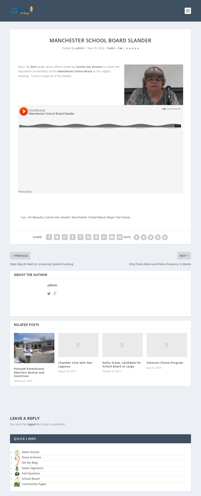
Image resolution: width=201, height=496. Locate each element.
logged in (33, 424)
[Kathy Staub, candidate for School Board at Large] (122, 345)
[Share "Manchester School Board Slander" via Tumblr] (73, 237)
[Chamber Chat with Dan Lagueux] (78, 345)
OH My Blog (30, 462)
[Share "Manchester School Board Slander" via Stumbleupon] (104, 237)
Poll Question (31, 473)
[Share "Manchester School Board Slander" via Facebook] (49, 237)
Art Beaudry (36, 217)
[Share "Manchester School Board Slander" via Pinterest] (80, 237)
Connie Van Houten (57, 217)
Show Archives (31, 457)
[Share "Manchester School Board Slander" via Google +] (65, 237)
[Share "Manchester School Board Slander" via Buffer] (96, 237)
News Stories (30, 452)
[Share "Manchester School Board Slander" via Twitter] (57, 237)
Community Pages (34, 484)
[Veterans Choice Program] (167, 345)
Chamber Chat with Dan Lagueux (75, 364)
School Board (31, 479)
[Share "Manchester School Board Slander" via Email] (112, 237)
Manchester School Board (88, 217)
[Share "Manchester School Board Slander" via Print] (120, 237)
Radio (111, 48)
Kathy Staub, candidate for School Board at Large (121, 364)
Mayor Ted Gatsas (118, 217)
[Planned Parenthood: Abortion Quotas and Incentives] (34, 348)
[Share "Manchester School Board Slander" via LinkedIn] (88, 237)
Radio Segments (32, 468)
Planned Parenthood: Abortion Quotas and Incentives (29, 372)
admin (80, 48)
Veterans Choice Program (165, 363)
